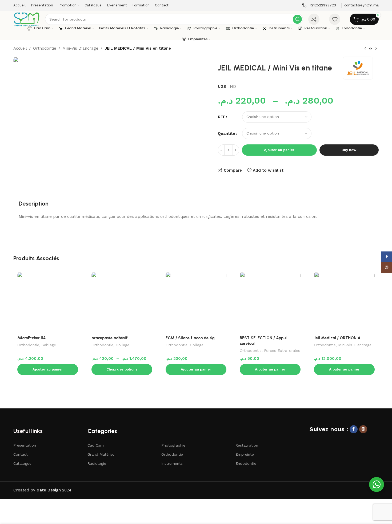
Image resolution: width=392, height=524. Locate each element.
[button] (47, 369)
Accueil (20, 48)
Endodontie (245, 463)
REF (221, 117)
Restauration (246, 445)
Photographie (173, 445)
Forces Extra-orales (282, 350)
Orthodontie (44, 48)
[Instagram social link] (363, 429)
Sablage (49, 345)
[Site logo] (26, 19)
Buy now (349, 150)
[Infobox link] (319, 5)
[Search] (297, 19)
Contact (20, 454)
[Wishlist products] (334, 19)
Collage (122, 345)
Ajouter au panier (279, 150)
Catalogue (22, 463)
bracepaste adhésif (109, 338)
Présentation (24, 445)
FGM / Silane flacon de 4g (190, 338)
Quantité (226, 133)
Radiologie (96, 463)
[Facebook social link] (354, 429)
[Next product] (376, 48)
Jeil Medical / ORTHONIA (337, 338)
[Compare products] (314, 19)
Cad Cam (95, 445)
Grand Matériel (100, 454)
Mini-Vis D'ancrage (80, 48)
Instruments (172, 463)
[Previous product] (365, 48)
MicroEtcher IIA (31, 338)
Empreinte (244, 454)
